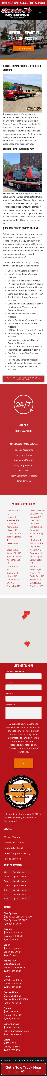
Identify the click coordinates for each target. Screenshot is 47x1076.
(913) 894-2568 (14, 971)
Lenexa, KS (12, 517)
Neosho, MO (35, 549)
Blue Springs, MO (14, 556)
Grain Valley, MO (37, 510)
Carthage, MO (36, 553)
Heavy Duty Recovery (24, 465)
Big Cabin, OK (36, 526)
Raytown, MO (13, 573)
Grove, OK (34, 530)
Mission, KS (12, 530)
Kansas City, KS (14, 533)
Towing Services (12, 858)
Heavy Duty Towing (24, 455)
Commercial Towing (23, 460)
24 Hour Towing (12, 837)
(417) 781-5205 (13, 955)
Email (8, 682)
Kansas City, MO (14, 553)
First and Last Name (15, 671)
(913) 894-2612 (14, 939)
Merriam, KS (12, 526)
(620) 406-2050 (14, 1034)
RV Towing (23, 470)
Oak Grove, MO (36, 513)
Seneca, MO (35, 566)
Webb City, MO (36, 556)
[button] (27, 644)
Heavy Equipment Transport (23, 475)
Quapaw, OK (35, 517)
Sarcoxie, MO (36, 569)
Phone (8, 693)
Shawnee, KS (13, 520)
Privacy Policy (15, 817)
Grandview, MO (13, 586)
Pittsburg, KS (36, 540)
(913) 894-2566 (14, 986)
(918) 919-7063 (13, 1018)
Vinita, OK (34, 523)
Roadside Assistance (23, 449)
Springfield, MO (37, 576)
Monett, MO (35, 573)
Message (10, 705)
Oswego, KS (35, 582)
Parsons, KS (35, 579)
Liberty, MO (12, 576)
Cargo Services (23, 480)
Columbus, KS (36, 543)
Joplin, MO (35, 546)
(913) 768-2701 (37, 6)
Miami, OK (34, 520)
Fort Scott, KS (36, 586)
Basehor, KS (12, 549)
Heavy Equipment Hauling (17, 853)
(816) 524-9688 (37, 3)
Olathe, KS (11, 523)
